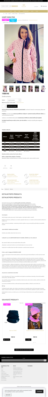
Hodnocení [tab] (7, 189)
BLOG (2, 368)
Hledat (10, 6)
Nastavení (8, 394)
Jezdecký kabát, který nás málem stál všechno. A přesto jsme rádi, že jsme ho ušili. (17, 373)
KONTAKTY (3, 371)
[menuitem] (11, 11)
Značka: (9, 22)
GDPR (2, 370)
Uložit (4, 163)
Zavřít (12, 163)
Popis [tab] (2, 189)
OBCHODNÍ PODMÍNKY (5, 374)
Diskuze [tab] (11, 189)
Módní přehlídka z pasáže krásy (17, 377)
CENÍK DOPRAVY (3, 373)
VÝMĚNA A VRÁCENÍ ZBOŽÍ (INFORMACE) (5, 377)
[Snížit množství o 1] (6, 107)
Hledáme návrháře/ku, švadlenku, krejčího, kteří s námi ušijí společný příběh (18, 368)
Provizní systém (3, 380)
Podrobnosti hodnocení (33, 20)
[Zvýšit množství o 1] (6, 105)
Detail (29, 339)
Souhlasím (39, 391)
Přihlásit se (45, 360)
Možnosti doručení (20, 102)
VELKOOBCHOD (3, 378)
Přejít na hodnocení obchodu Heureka (24, 386)
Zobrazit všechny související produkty (24, 349)
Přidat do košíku (13, 106)
